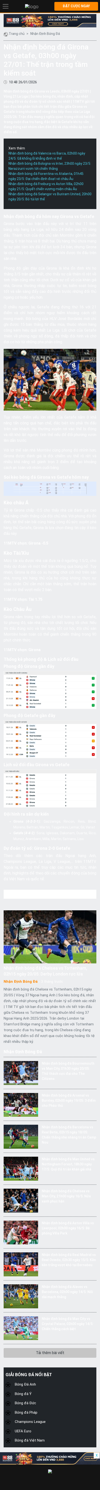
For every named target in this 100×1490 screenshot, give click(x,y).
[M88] (50, 20)
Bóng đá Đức (25, 1403)
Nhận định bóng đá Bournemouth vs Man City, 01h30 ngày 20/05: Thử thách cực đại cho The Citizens (68, 1071)
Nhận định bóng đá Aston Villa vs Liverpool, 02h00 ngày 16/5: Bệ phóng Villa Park (68, 1228)
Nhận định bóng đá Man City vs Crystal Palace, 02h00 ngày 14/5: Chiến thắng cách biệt (67, 1324)
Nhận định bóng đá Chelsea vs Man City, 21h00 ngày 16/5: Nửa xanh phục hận (66, 1196)
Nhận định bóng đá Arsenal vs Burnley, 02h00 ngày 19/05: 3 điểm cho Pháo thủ (69, 1100)
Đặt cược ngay (76, 6)
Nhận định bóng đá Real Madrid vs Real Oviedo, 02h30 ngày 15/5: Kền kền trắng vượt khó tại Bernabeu (69, 1260)
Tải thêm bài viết (50, 1352)
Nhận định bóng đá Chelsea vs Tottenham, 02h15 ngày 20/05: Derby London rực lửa (45, 971)
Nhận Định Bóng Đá (45, 34)
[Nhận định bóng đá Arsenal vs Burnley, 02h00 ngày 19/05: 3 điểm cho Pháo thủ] (21, 1105)
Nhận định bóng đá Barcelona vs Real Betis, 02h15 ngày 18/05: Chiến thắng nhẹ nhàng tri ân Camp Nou (69, 1134)
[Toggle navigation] (5, 6)
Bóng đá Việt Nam (30, 1440)
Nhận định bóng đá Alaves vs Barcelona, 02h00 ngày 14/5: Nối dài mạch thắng (67, 1292)
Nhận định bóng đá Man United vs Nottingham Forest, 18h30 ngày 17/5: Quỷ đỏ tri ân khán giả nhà (68, 1164)
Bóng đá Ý (23, 1394)
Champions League (30, 1422)
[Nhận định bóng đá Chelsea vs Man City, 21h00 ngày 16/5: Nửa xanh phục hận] (21, 1200)
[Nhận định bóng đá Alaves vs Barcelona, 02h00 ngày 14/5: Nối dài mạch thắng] (21, 1296)
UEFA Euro (23, 1431)
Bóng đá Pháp (26, 1412)
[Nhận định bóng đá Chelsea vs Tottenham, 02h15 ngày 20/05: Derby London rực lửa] (50, 937)
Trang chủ (17, 34)
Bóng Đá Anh (25, 1384)
